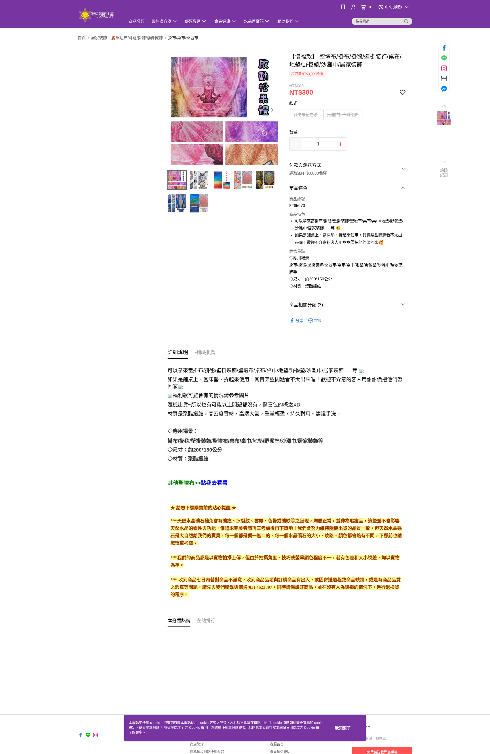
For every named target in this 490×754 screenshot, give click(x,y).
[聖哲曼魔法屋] (98, 15)
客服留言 (277, 744)
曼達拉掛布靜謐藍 (343, 114)
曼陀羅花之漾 (305, 114)
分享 (299, 320)
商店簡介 (197, 744)
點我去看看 (214, 483)
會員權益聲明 (280, 752)
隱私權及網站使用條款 (207, 752)
